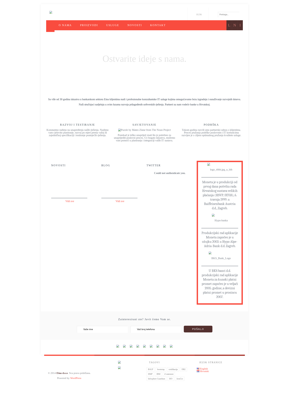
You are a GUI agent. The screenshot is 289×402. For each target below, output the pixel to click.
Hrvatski (204, 371)
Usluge (112, 25)
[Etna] (51, 12)
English (203, 368)
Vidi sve (69, 201)
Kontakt (158, 25)
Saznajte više (144, 72)
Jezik (199, 14)
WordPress (75, 378)
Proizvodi (89, 25)
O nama (65, 25)
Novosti (134, 25)
